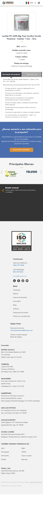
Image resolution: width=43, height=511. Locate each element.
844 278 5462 (18, 272)
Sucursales (17, 301)
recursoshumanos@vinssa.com (21, 330)
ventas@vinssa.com (20, 276)
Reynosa (24, 459)
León (3, 448)
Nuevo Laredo (27, 456)
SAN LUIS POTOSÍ (8, 408)
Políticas (16, 309)
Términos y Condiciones (21, 316)
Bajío (23, 448)
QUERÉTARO (6, 393)
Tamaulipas (5, 452)
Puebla (3, 459)
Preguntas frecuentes (20, 312)
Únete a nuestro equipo (18, 335)
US (33, 8)
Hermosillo (5, 456)
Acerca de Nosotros (20, 297)
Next (41, 172)
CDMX (24, 452)
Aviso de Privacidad (35, 482)
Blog (14, 305)
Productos (16, 290)
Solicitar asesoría (21, 150)
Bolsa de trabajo (16, 337)
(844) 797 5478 (18, 265)
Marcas (15, 294)
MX (32, 3)
